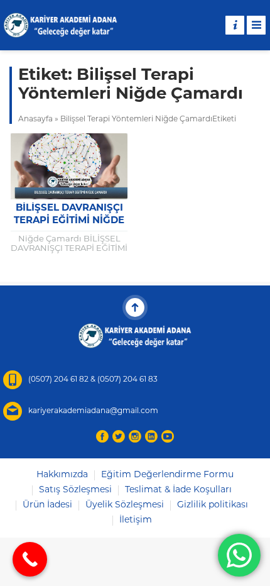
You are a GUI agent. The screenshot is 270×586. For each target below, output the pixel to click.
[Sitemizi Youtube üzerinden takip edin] (167, 436)
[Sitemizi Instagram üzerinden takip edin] (135, 436)
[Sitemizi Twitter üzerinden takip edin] (118, 436)
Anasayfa (35, 119)
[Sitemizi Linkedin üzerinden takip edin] (151, 436)
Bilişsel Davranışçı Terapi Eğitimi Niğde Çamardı (69, 221)
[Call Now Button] (30, 559)
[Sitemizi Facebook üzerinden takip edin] (102, 436)
